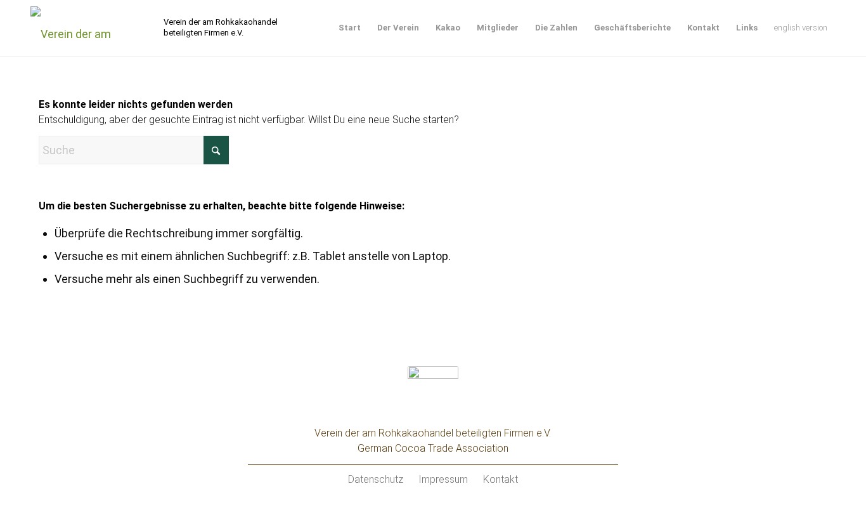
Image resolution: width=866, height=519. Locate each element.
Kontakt (500, 479)
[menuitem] (349, 28)
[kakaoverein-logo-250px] (95, 28)
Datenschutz (375, 479)
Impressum (443, 479)
